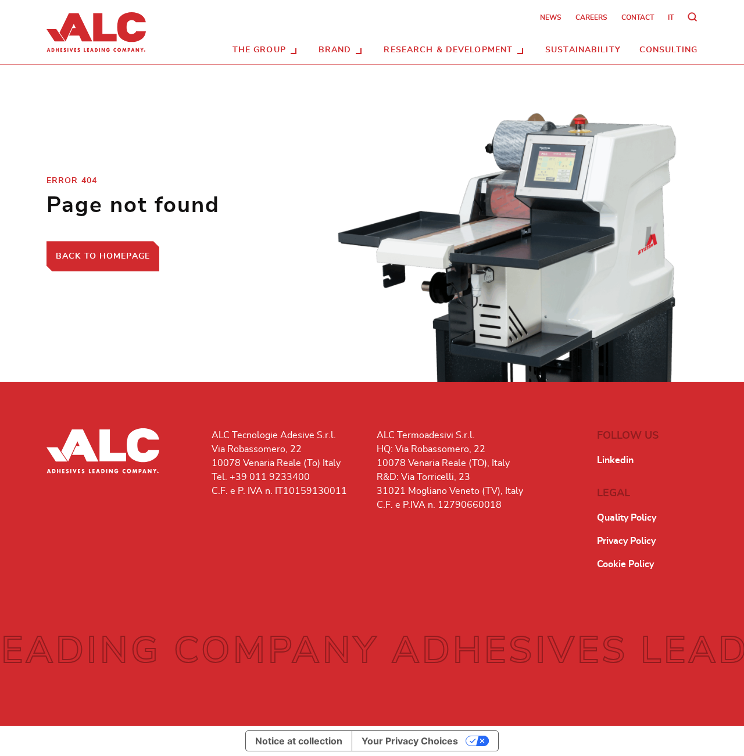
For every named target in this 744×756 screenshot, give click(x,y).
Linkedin (615, 460)
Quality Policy (626, 517)
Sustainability (583, 50)
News (550, 17)
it (671, 17)
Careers (591, 17)
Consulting (668, 50)
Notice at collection (298, 741)
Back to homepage (103, 256)
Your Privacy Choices (410, 741)
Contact (637, 17)
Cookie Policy (625, 564)
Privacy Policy (626, 541)
